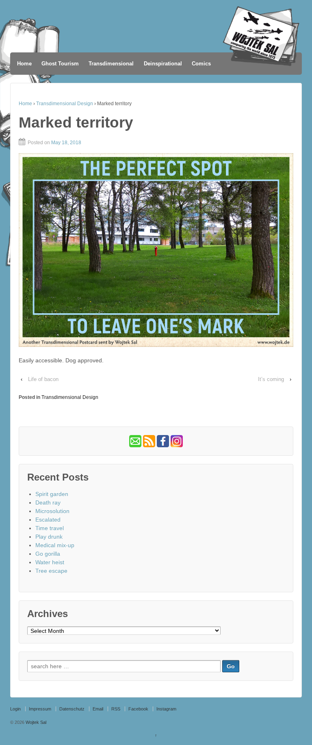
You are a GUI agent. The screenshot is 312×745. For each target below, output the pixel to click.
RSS (115, 708)
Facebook (138, 708)
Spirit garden (51, 494)
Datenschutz (71, 708)
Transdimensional (111, 64)
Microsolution (52, 511)
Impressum (40, 708)
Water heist (49, 562)
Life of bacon (43, 379)
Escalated (48, 519)
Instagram (166, 708)
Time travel (49, 528)
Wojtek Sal (35, 722)
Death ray (48, 502)
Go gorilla (47, 553)
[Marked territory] (156, 250)
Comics (201, 64)
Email (98, 708)
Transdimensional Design (64, 103)
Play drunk (49, 536)
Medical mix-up (54, 545)
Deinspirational (163, 64)
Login (15, 708)
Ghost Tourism (60, 64)
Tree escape (51, 570)
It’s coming (271, 379)
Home (24, 64)
